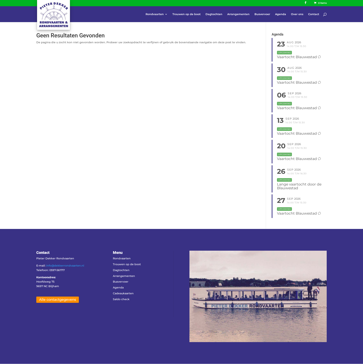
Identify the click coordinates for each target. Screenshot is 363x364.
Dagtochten (214, 14)
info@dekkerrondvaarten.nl (65, 265)
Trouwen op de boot (186, 14)
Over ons (297, 14)
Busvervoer (262, 14)
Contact (313, 14)
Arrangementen (238, 14)
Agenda (280, 14)
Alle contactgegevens (57, 300)
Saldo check (121, 299)
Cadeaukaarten (123, 293)
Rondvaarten (155, 14)
